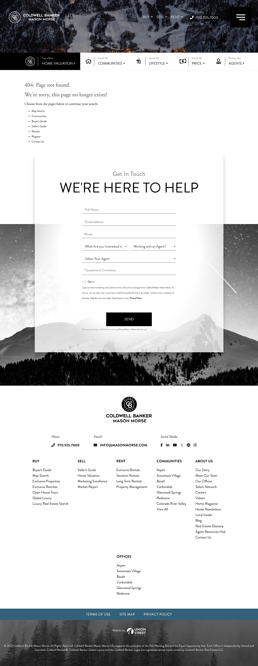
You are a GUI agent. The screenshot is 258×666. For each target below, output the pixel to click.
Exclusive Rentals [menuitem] (128, 469)
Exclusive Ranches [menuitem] (44, 486)
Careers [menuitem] (200, 492)
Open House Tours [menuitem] (45, 492)
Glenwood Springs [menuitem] (169, 492)
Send (129, 319)
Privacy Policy (136, 298)
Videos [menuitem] (200, 498)
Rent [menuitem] (175, 17)
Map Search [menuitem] (40, 475)
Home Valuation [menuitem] (89, 475)
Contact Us (38, 142)
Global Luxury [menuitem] (42, 498)
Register (36, 137)
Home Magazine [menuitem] (206, 503)
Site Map (127, 614)
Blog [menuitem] (198, 520)
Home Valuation (57, 61)
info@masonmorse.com (123, 445)
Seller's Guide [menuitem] (87, 469)
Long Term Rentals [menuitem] (129, 481)
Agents (235, 61)
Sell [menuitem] (160, 17)
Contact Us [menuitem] (203, 537)
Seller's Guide (39, 126)
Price (197, 63)
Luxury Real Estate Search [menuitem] (50, 503)
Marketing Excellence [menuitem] (92, 481)
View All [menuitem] (162, 509)
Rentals (36, 131)
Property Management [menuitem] (131, 486)
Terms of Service (137, 329)
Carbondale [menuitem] (164, 486)
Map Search (38, 111)
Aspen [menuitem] (161, 469)
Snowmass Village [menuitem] (169, 475)
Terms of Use (98, 614)
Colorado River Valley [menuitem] (171, 503)
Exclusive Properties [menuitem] (46, 481)
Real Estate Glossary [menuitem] (209, 526)
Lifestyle (157, 63)
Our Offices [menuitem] (203, 481)
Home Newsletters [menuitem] (208, 509)
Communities (110, 63)
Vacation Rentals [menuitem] (127, 475)
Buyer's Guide (39, 121)
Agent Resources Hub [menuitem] (210, 531)
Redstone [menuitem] (163, 498)
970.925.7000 (207, 17)
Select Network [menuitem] (206, 486)
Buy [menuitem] (146, 17)
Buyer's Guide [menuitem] (41, 469)
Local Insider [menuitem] (203, 514)
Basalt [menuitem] (161, 481)
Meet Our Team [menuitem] (206, 475)
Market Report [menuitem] (88, 486)
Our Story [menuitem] (202, 469)
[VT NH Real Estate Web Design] (128, 632)
